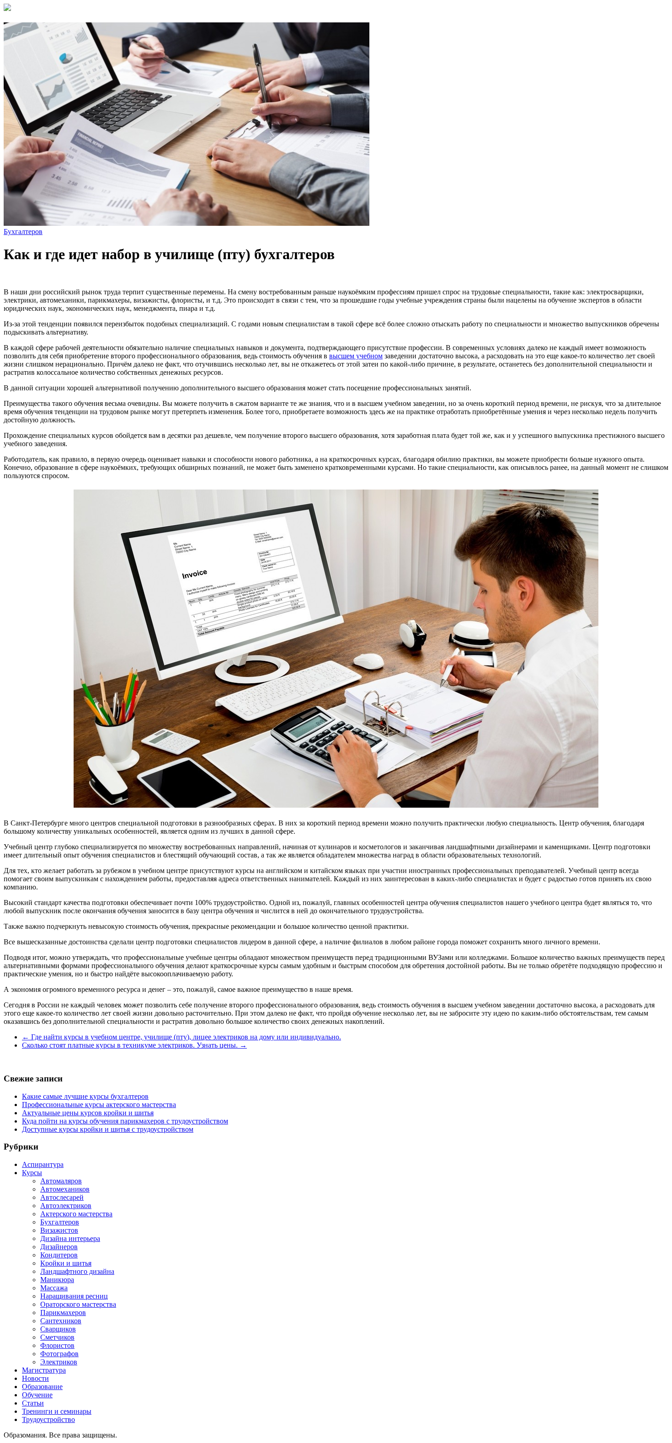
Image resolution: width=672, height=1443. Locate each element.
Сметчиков (57, 1337)
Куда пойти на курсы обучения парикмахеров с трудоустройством (125, 1121)
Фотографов (59, 1354)
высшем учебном (356, 356)
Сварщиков (58, 1329)
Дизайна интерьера (70, 1238)
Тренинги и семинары (56, 1411)
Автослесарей (62, 1197)
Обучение (37, 1395)
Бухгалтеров (23, 231)
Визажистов (59, 1230)
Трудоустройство (48, 1419)
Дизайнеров (59, 1247)
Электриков (58, 1362)
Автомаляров (61, 1181)
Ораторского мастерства (78, 1304)
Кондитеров (59, 1255)
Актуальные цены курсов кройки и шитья (88, 1113)
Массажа (54, 1288)
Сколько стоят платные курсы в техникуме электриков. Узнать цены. (134, 1045)
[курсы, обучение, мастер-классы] (7, 8)
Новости (35, 1378)
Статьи (33, 1403)
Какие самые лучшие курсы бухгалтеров (85, 1096)
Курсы (32, 1173)
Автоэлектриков (65, 1205)
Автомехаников (65, 1189)
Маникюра (57, 1279)
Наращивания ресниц (74, 1296)
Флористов (57, 1345)
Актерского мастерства (76, 1214)
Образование (42, 1386)
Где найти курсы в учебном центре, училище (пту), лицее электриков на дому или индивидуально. (181, 1037)
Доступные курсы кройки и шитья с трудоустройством (107, 1129)
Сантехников (60, 1321)
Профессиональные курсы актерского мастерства (99, 1104)
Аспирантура (43, 1164)
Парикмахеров (63, 1312)
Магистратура (44, 1370)
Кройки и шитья (65, 1263)
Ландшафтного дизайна (77, 1271)
